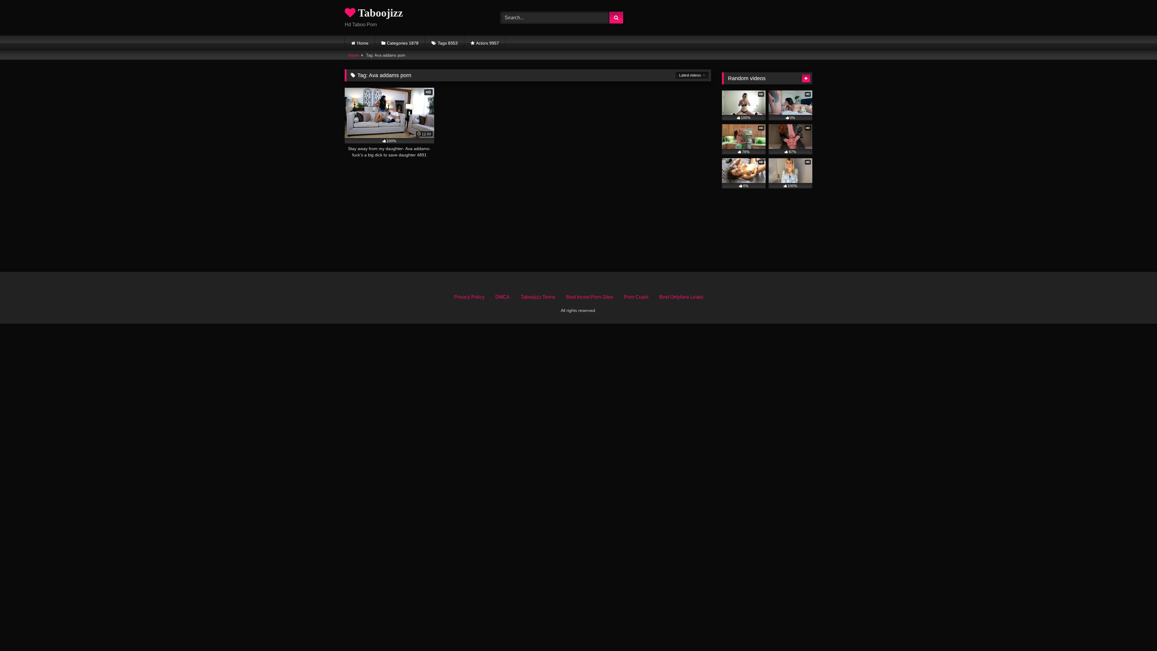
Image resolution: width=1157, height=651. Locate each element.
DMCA (502, 297)
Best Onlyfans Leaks (681, 297)
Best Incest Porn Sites (589, 297)
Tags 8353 (448, 43)
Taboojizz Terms (538, 297)
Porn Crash (636, 297)
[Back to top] (1138, 633)
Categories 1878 (403, 43)
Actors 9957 (487, 43)
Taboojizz (379, 13)
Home (362, 43)
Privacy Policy (469, 297)
